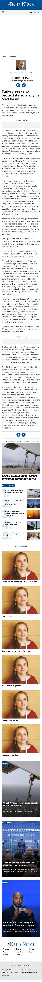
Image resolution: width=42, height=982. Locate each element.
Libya (21, 108)
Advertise (5, 976)
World (5, 952)
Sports (31, 952)
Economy (19, 949)
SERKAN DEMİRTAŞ (22, 78)
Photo (18, 955)
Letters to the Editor (29, 973)
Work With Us (26, 970)
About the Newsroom (10, 973)
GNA (32, 161)
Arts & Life (20, 952)
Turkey (5, 108)
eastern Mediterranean (12, 113)
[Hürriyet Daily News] (21, 4)
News (4, 57)
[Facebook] (18, 85)
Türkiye (6, 949)
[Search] (31, 12)
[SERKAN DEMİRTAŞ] (21, 65)
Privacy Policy (7, 970)
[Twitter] (24, 85)
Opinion (13, 57)
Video (5, 955)
